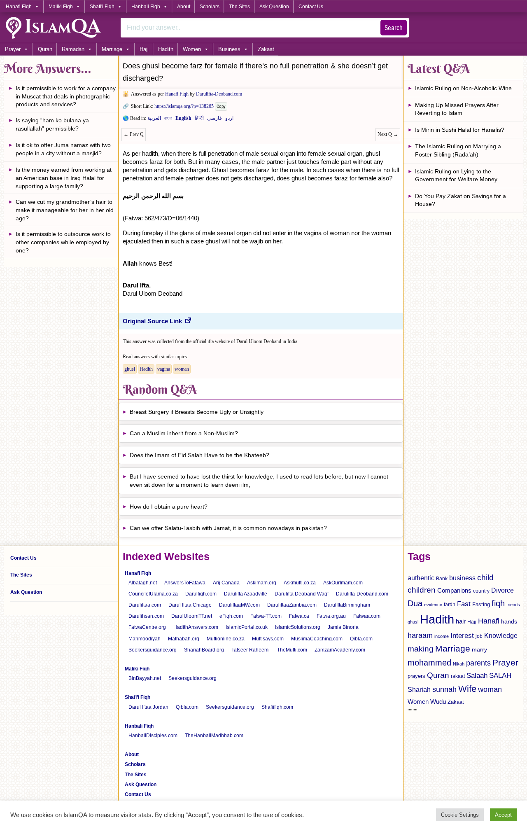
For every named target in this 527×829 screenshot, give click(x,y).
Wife (467, 689)
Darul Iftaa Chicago (190, 605)
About (183, 6)
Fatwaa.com (366, 616)
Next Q (388, 134)
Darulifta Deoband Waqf (302, 594)
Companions (454, 590)
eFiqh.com (231, 616)
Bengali (168, 120)
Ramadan (73, 49)
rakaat (458, 676)
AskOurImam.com (343, 583)
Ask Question (274, 6)
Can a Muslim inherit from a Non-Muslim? (184, 433)
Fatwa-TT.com (266, 616)
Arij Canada (226, 583)
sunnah (444, 689)
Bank (442, 578)
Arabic (154, 120)
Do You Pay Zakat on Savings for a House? (460, 200)
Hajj (144, 49)
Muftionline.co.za (226, 639)
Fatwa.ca (299, 616)
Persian (214, 120)
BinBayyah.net (144, 678)
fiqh (498, 603)
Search (394, 28)
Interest (462, 635)
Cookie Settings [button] (460, 815)
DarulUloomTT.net (191, 616)
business (462, 577)
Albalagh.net (142, 583)
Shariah (419, 689)
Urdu (229, 120)
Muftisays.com (268, 639)
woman (182, 369)
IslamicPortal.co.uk (247, 627)
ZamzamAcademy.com (340, 650)
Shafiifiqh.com (277, 707)
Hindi (199, 120)
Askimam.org (261, 583)
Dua (415, 603)
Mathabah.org (183, 639)
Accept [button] (503, 815)
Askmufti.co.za (300, 583)
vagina (163, 369)
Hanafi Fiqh (19, 6)
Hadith (165, 49)
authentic (421, 577)
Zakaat (266, 49)
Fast (464, 604)
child (485, 577)
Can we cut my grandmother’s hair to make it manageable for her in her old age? (65, 209)
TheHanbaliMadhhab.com (214, 735)
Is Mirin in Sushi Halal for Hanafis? (459, 129)
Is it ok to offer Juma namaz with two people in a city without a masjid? (63, 149)
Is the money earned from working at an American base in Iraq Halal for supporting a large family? (64, 177)
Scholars (209, 6)
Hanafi (488, 621)
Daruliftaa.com (144, 605)
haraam (420, 635)
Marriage (112, 49)
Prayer (13, 49)
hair (461, 621)
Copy (221, 106)
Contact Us (310, 6)
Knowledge (501, 635)
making (421, 649)
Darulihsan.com (146, 616)
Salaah (476, 675)
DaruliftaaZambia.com (292, 605)
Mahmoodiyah (144, 639)
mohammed (429, 662)
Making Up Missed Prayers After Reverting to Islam (457, 109)
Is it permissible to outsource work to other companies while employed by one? (63, 242)
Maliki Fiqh (61, 6)
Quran (45, 49)
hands (509, 622)
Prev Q (134, 134)
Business (229, 49)
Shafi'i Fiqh (102, 6)
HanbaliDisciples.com (152, 735)
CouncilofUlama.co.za (153, 594)
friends (513, 604)
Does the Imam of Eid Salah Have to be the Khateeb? (199, 455)
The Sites (239, 6)
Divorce (502, 590)
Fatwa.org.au (331, 616)
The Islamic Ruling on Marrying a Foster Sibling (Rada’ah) (458, 150)
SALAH (500, 676)
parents (478, 663)
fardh (449, 604)
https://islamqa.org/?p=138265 (184, 106)
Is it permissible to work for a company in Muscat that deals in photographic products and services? (66, 96)
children (422, 590)
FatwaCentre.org (147, 627)
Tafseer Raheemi (250, 650)
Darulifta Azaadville (245, 594)
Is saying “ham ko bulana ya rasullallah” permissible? (52, 124)
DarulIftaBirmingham (347, 605)
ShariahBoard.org (204, 650)
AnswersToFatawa (184, 583)
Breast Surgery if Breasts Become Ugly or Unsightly (197, 412)
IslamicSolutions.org (297, 627)
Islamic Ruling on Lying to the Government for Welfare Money (456, 175)
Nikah (458, 663)
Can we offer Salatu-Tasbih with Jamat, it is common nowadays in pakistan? (228, 528)
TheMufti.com (292, 650)
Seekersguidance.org (152, 650)
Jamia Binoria (343, 627)
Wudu (438, 701)
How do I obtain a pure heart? (169, 506)
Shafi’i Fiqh (137, 697)
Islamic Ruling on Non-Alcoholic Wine (463, 88)
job (479, 636)
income (441, 636)
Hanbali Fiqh (145, 6)
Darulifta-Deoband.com (219, 94)
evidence (433, 604)
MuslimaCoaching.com (317, 639)
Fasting (481, 604)
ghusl (129, 369)
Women (192, 49)
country (481, 590)
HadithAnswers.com (195, 627)
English (183, 120)
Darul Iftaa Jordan (148, 707)
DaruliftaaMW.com (239, 605)
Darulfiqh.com (201, 594)
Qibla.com (361, 639)
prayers (416, 676)
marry (479, 649)
